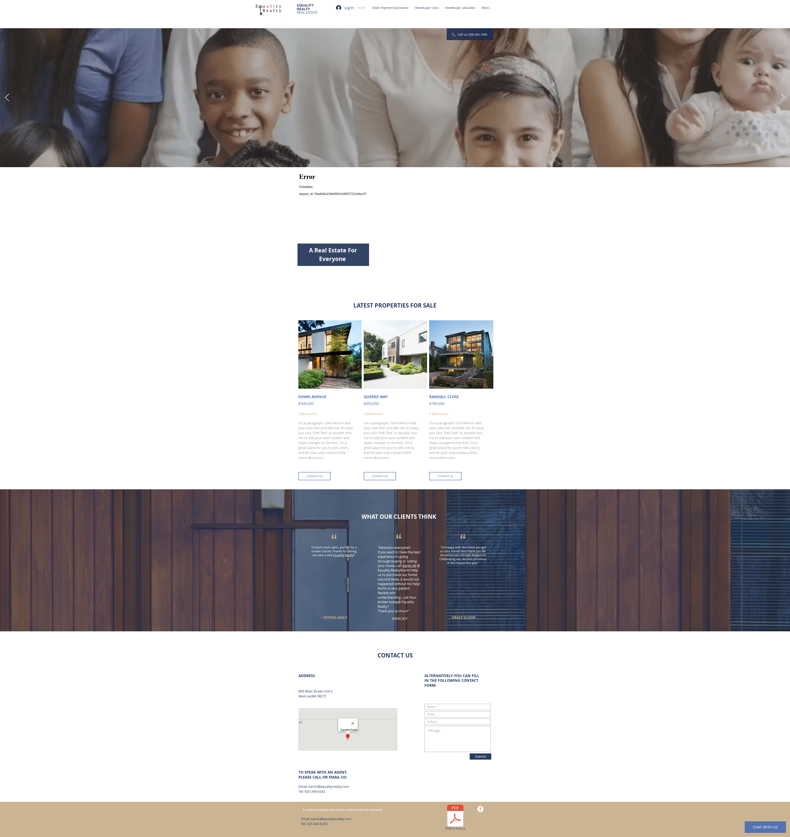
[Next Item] (783, 98)
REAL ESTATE (307, 12)
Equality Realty (343, 555)
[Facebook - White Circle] (480, 809)
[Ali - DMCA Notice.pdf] (455, 816)
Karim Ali (409, 565)
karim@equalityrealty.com (329, 786)
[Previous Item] (7, 98)
